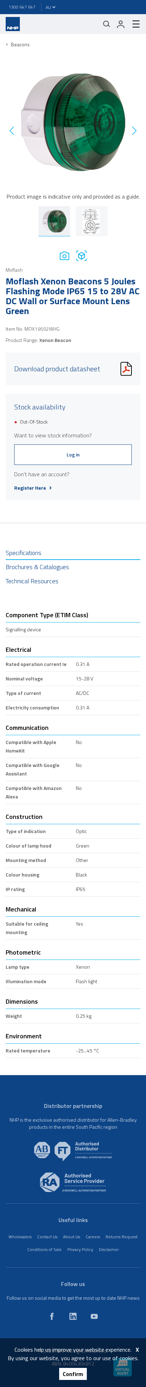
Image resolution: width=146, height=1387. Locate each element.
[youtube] (94, 1316)
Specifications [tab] (23, 552)
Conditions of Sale (44, 1249)
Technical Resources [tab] (32, 581)
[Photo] (64, 256)
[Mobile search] (106, 24)
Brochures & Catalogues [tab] (37, 567)
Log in (73, 454)
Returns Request (121, 1236)
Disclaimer (109, 1249)
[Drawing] (81, 256)
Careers (93, 1236)
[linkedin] (73, 1316)
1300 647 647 (22, 7)
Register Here (30, 487)
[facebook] (51, 1316)
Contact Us (47, 1236)
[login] (121, 24)
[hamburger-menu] (133, 24)
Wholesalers (20, 1236)
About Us (71, 1236)
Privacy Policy (80, 1249)
